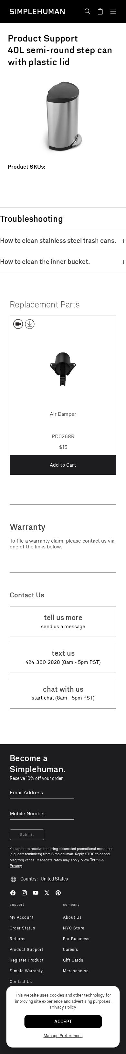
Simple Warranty (26, 971)
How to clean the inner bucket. (45, 262)
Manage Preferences (63, 1035)
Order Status (22, 928)
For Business (76, 939)
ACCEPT (63, 1021)
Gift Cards (73, 960)
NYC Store (73, 928)
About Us (72, 917)
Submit (27, 834)
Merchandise (76, 971)
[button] (87, 11)
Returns (18, 939)
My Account (22, 917)
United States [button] (54, 879)
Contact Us (21, 981)
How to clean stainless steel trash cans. (58, 241)
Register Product (27, 960)
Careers (70, 949)
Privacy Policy (63, 1007)
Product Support (26, 949)
